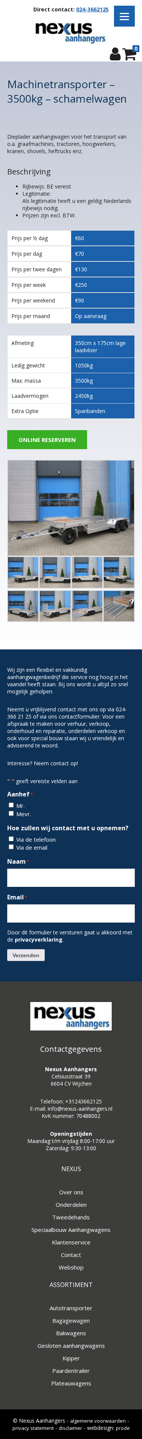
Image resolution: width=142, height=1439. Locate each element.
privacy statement (33, 1428)
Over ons (71, 1192)
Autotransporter (71, 1308)
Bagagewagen (71, 1320)
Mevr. (23, 814)
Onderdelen (71, 1204)
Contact (71, 1255)
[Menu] (124, 16)
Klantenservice (71, 1242)
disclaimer (70, 1428)
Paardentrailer (71, 1370)
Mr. (20, 805)
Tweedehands (71, 1217)
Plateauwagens (71, 1383)
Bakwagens (71, 1333)
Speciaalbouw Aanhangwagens (71, 1229)
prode (123, 1428)
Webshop (71, 1267)
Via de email (31, 847)
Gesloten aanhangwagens (71, 1345)
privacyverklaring (38, 939)
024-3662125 (92, 9)
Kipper (71, 1358)
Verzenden (25, 955)
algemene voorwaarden (98, 1420)
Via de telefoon (36, 839)
